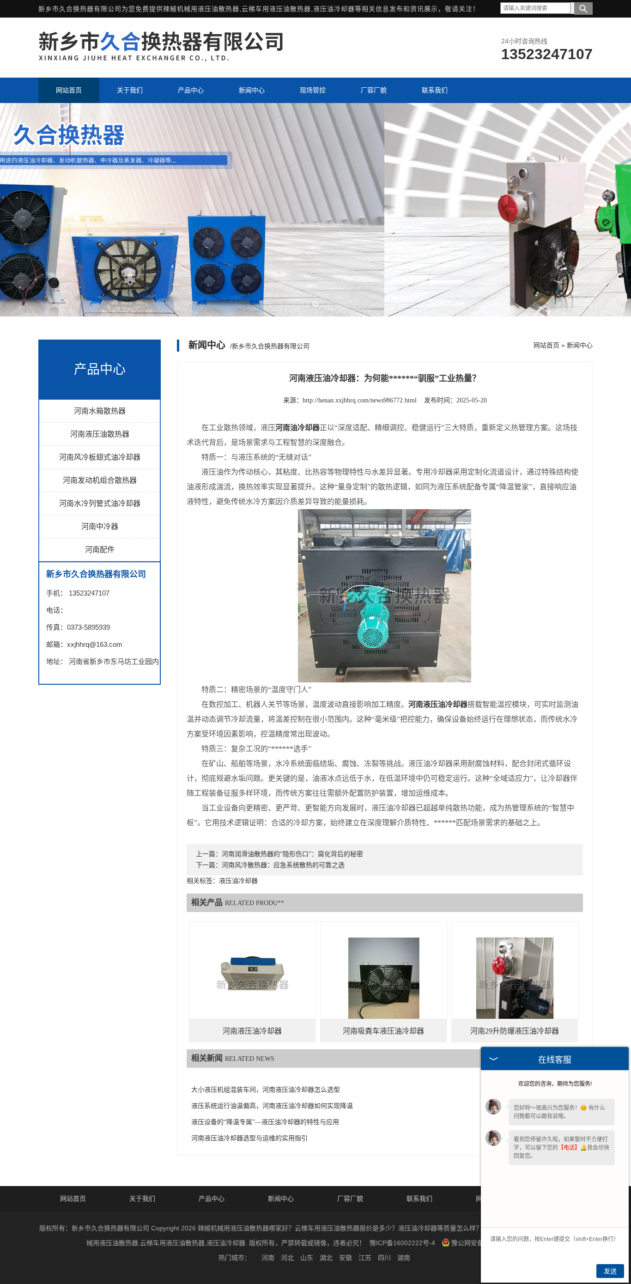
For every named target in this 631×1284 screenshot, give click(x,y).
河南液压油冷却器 (252, 1031)
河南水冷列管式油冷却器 (99, 503)
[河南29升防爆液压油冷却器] (515, 985)
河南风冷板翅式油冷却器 (99, 457)
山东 (306, 1257)
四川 (384, 1257)
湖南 (403, 1257)
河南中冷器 (99, 526)
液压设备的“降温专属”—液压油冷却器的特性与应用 (265, 1122)
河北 (287, 1257)
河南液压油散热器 (99, 434)
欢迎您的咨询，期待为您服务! (555, 1084)
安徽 (345, 1257)
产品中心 (211, 1198)
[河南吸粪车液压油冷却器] (384, 985)
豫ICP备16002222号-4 (402, 1243)
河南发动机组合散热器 (100, 480)
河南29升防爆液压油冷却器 (514, 1031)
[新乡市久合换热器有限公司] (161, 59)
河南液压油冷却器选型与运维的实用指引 (249, 1138)
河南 (267, 1257)
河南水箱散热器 (100, 411)
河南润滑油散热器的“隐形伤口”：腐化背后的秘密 (292, 854)
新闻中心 (580, 345)
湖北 (326, 1257)
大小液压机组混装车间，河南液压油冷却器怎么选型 (265, 1089)
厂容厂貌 (350, 1198)
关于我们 (142, 1198)
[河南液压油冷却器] (252, 985)
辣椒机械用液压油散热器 (201, 8)
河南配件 (100, 550)
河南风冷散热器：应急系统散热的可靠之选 (283, 865)
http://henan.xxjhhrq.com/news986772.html (360, 400)
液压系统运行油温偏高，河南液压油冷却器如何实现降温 (272, 1105)
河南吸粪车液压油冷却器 (383, 1031)
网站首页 (546, 345)
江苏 (364, 1257)
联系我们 (419, 1198)
